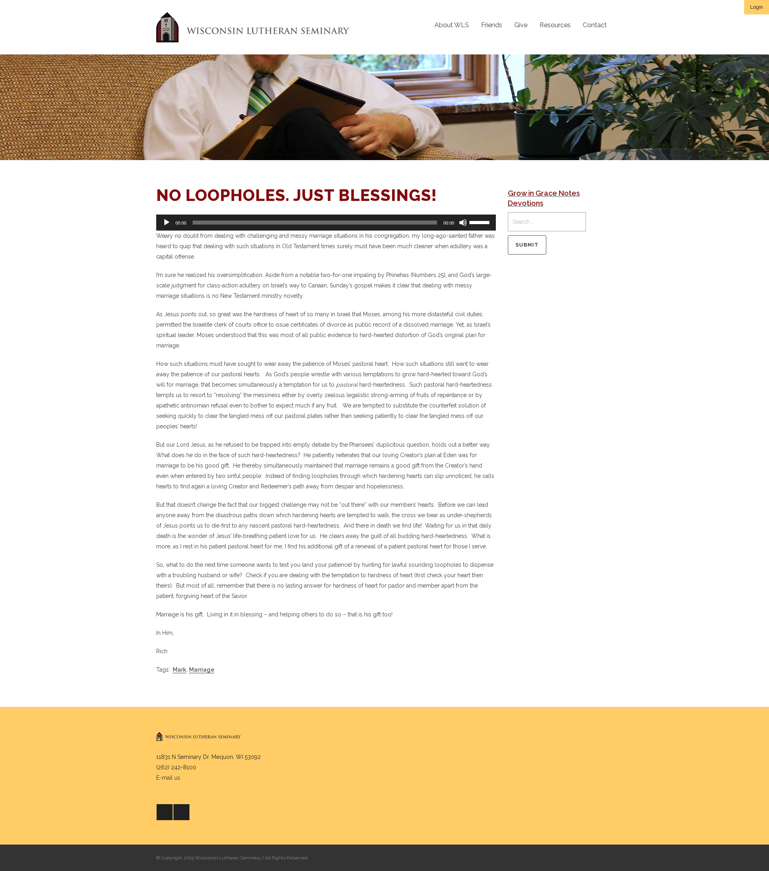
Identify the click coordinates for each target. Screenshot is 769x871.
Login (756, 7)
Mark (179, 669)
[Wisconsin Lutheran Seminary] (252, 27)
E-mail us (168, 778)
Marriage (201, 669)
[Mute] (463, 223)
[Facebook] (165, 812)
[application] (326, 223)
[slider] (480, 222)
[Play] (167, 223)
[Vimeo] (181, 812)
